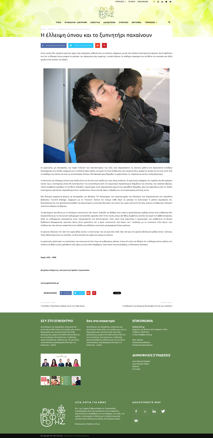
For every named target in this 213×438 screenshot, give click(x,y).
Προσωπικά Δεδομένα (141, 342)
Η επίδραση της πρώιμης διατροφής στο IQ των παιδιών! (147, 306)
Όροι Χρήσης (137, 340)
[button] (169, 22)
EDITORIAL (137, 22)
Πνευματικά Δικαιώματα (142, 345)
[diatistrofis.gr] (106, 11)
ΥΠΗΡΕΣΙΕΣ (119, 2)
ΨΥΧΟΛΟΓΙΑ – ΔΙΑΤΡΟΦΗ (76, 22)
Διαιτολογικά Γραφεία (141, 361)
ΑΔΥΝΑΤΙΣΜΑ (109, 22)
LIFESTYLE (95, 22)
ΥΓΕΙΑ (58, 22)
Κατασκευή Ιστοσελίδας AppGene (76, 436)
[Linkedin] (162, 1)
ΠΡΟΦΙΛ (131, 2)
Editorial (135, 366)
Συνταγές (136, 369)
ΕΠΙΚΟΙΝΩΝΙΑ (143, 2)
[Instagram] (158, 1)
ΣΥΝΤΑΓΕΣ (123, 22)
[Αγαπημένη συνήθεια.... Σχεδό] (65, 380)
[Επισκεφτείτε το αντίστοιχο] (45, 380)
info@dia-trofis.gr (93, 424)
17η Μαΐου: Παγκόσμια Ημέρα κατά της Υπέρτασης (63, 306)
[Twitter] (166, 1)
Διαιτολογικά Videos (140, 364)
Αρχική (43, 29)
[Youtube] (170, 1)
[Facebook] (154, 1)
